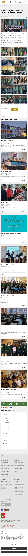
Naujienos (8, 5)
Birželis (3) (7, 420)
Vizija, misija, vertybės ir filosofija (7, 465)
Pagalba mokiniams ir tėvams (20, 467)
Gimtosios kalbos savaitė (7, 264)
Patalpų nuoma (17, 470)
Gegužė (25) (7, 422)
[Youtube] (5, 510)
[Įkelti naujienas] (9, 2)
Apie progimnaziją (4, 462)
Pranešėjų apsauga (18, 490)
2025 (5, 433)
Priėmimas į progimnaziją (6, 476)
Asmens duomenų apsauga (20, 484)
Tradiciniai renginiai (5, 471)
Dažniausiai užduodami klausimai (19, 488)
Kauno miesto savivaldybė (15, 515)
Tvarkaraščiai (6, 456)
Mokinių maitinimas (18, 468)
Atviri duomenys (18, 496)
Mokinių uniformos (4, 474)
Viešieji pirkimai (4, 488)
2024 (5, 436)
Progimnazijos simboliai (5, 468)
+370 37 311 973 (5, 524)
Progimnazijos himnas (5, 470)
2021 (5, 447)
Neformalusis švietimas (19, 465)
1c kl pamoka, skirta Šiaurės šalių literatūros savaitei (13, 327)
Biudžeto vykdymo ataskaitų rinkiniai (6, 482)
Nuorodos (16, 481)
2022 (5, 443)
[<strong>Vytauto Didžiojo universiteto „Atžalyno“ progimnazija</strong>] (3, 2)
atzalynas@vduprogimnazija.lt (9, 525)
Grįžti (4, 116)
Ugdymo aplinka (4, 464)
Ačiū (14, 109)
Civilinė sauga (17, 493)
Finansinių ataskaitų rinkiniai (6, 484)
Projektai (3, 487)
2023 (5, 440)
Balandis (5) (7, 424)
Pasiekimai (3, 467)
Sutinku (14, 552)
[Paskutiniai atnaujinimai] (14, 2)
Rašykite (3, 504)
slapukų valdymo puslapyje (14, 539)
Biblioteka (16, 471)
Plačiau (23, 149)
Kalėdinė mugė (4, 202)
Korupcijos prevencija (19, 491)
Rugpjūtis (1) (7, 418)
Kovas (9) (7, 426)
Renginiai (13, 5)
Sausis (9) (7, 429)
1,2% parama (3, 490)
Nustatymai (14, 544)
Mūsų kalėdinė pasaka (6, 171)
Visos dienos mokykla (19, 464)
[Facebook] (2, 510)
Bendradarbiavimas (5, 473)
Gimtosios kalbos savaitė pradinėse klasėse (11, 233)
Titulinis (2, 5)
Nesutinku (14, 548)
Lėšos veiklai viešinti (5, 485)
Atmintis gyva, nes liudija (7, 140)
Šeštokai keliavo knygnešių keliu (8, 389)
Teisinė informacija (18, 494)
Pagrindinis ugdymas (19, 462)
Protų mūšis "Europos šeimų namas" (9, 358)
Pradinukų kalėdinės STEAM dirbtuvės (10, 295)
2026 (5, 414)
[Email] (7, 510)
